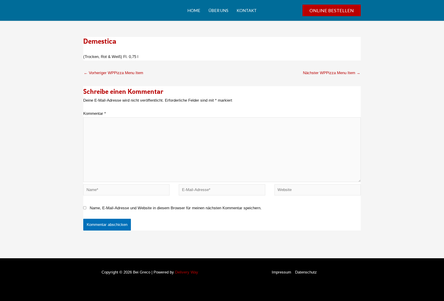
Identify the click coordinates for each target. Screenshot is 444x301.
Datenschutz (306, 272)
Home (193, 10)
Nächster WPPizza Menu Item (331, 73)
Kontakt (247, 10)
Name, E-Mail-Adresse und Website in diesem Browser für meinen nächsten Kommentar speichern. (176, 208)
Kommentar (94, 113)
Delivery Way (186, 272)
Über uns (218, 10)
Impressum (281, 272)
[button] (331, 10)
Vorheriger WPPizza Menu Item (113, 73)
